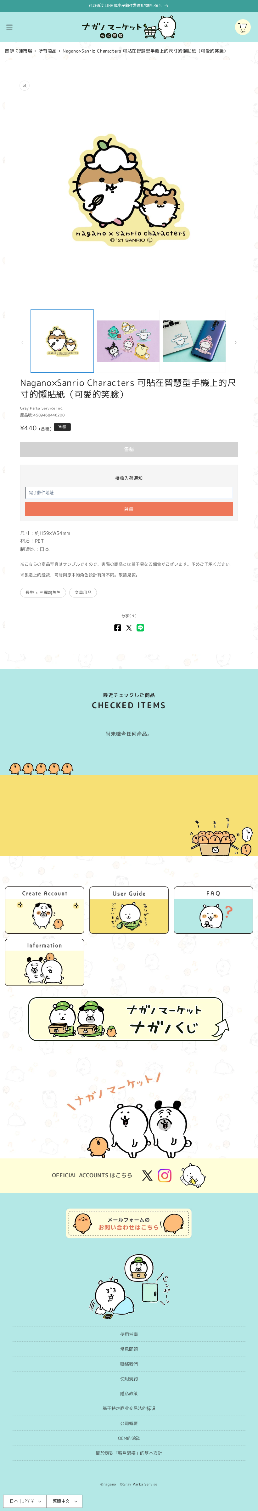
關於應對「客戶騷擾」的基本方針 (129, 1453)
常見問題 (129, 1349)
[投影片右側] (236, 342)
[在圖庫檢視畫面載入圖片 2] (128, 341)
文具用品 (83, 592)
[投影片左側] (22, 342)
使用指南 (129, 1334)
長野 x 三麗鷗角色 (43, 592)
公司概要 (129, 1423)
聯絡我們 (129, 1364)
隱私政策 (129, 1393)
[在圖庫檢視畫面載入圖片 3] (194, 341)
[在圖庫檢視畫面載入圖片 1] (62, 341)
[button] (9, 27)
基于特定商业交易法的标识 (129, 1408)
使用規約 (129, 1379)
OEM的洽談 (129, 1438)
